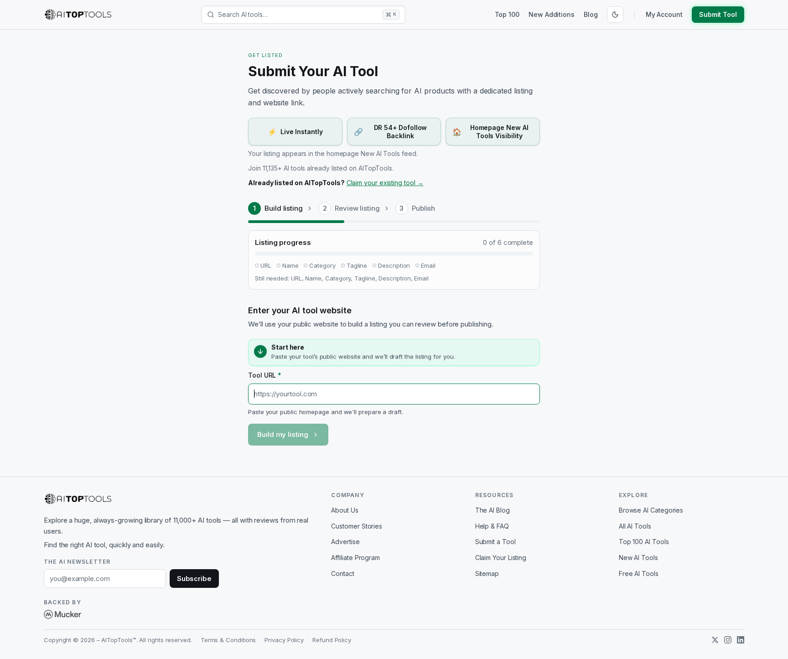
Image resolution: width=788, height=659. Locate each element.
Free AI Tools (638, 573)
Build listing (283, 208)
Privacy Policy (284, 639)
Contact (342, 573)
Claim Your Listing (501, 557)
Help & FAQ (492, 526)
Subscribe (194, 578)
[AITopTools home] (78, 14)
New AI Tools (638, 557)
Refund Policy (331, 639)
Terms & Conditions (228, 639)
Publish (423, 208)
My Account (664, 14)
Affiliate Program (355, 557)
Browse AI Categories (651, 510)
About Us (344, 510)
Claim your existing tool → (385, 183)
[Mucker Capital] (62, 614)
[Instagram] (727, 639)
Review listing (357, 208)
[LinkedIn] (740, 639)
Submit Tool (718, 14)
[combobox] (298, 14)
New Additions (552, 14)
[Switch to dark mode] (615, 14)
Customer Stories (356, 526)
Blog (591, 14)
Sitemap (487, 573)
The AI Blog (492, 510)
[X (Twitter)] (715, 639)
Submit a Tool (495, 541)
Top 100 (507, 14)
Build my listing (282, 434)
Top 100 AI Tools (644, 541)
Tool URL (264, 375)
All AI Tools (635, 526)
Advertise (345, 541)
